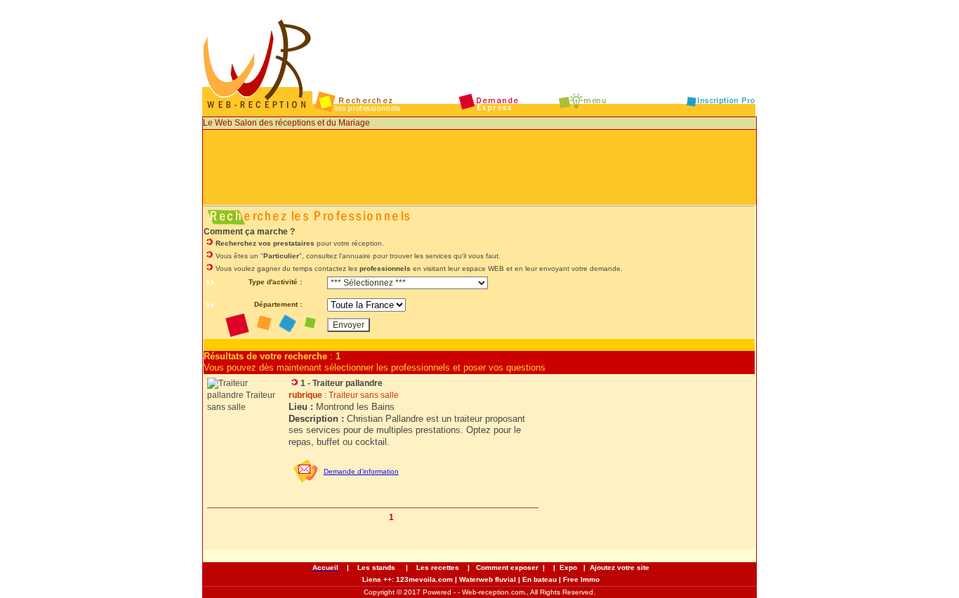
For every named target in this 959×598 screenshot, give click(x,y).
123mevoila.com (424, 579)
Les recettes (438, 567)
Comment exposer (507, 567)
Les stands (376, 567)
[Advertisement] (479, 173)
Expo (568, 567)
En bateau (539, 579)
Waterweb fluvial (487, 579)
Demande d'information (361, 471)
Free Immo (581, 579)
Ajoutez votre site (619, 567)
